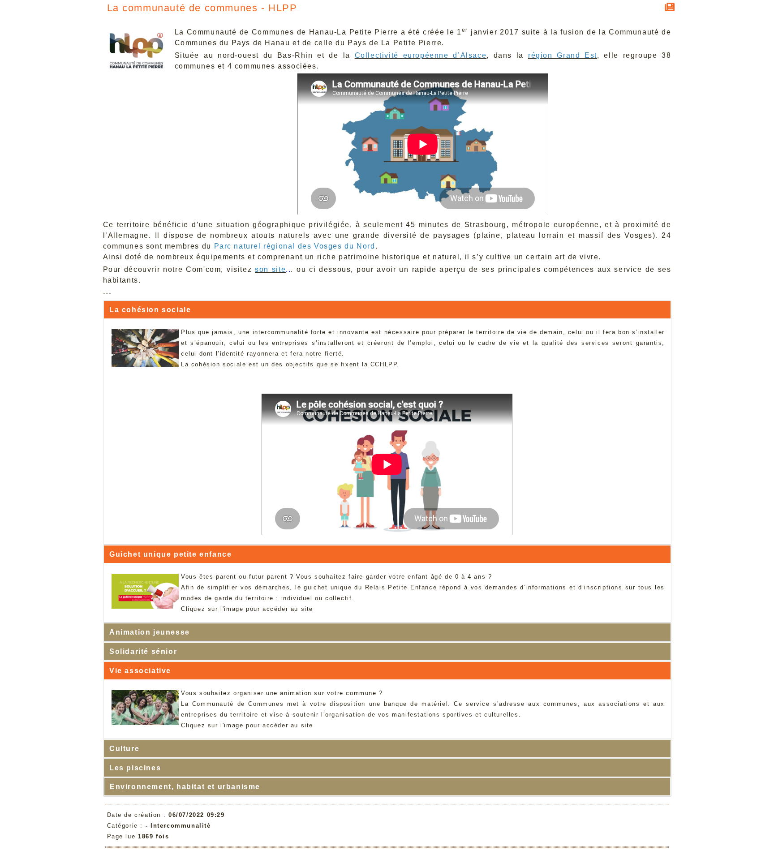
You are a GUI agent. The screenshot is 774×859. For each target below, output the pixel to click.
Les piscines (135, 768)
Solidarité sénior (143, 651)
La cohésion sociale (150, 310)
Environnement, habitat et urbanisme (185, 786)
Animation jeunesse (149, 632)
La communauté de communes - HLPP (202, 7)
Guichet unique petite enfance (170, 554)
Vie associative (140, 670)
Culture (124, 748)
